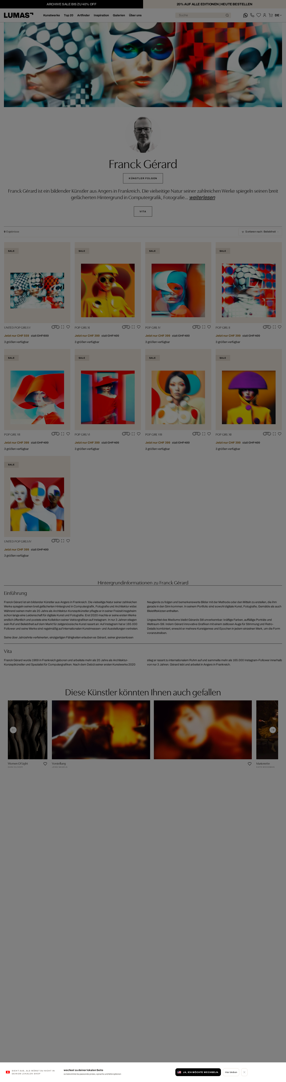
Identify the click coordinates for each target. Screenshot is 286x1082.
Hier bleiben (231, 1072)
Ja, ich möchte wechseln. (201, 1072)
